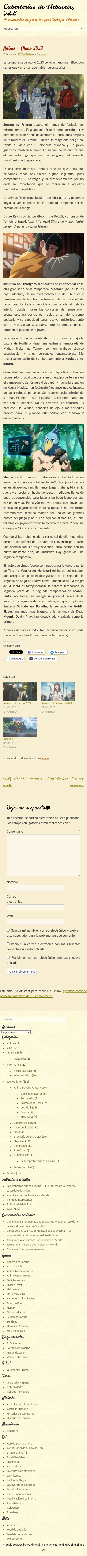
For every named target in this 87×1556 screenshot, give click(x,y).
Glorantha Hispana (18, 1382)
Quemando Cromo (18, 1370)
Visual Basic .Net (24, 1071)
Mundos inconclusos (18, 1489)
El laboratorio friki (17, 1452)
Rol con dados (15, 1387)
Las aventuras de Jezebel (21, 1485)
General (11, 1052)
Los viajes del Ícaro (32, 1103)
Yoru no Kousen (16, 1331)
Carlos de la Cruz (16, 1231)
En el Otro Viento (17, 1457)
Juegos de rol (14, 1081)
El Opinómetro (15, 1343)
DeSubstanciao (15, 1280)
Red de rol (13, 1431)
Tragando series (16, 1352)
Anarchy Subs (15, 1266)
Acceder (12, 1525)
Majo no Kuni (14, 1303)
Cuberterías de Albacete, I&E (39, 10)
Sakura (25, 1112)
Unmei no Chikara (17, 1326)
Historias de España (18, 1418)
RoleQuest (13, 1507)
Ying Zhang (77, 1544)
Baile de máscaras (31, 1094)
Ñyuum (11, 1308)
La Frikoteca (14, 1475)
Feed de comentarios (19, 1534)
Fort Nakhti (27, 1098)
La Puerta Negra (16, 1480)
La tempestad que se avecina (38, 1161)
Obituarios (20, 1058)
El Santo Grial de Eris (19, 1204)
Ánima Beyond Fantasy (27, 1087)
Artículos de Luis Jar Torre (22, 1404)
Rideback (8, 739)
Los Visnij (26, 1107)
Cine (9, 1048)
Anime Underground (19, 1275)
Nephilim (19, 1141)
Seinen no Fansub (17, 1317)
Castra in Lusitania (18, 1409)
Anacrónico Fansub (18, 1262)
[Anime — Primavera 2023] (58, 691)
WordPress (33, 1544)
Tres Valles (27, 1116)
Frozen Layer (14, 1285)
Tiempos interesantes (19, 1200)
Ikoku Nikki (13, 1209)
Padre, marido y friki (19, 1494)
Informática (14, 1064)
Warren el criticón (17, 1357)
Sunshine (12, 1321)
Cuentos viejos (22, 1123)
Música (11, 1173)
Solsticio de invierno (18, 1348)
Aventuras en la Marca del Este (25, 1448)
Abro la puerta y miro (19, 1443)
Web (10, 916)
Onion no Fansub (16, 1312)
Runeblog (12, 1512)
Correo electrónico (14, 899)
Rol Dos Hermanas (18, 1392)
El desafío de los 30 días (27, 1136)
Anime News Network (20, 1271)
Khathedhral (14, 1466)
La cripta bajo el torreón (21, 1471)
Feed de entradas (17, 1529)
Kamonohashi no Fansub (21, 1298)
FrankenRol (13, 1462)
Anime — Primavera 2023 (56, 703)
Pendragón (20, 1146)
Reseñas (19, 1150)
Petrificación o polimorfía (22, 1498)
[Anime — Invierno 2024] (20, 691)
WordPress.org (15, 1538)
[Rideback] (20, 727)
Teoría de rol (21, 1167)
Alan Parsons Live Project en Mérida (28, 1195)
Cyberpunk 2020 (23, 1127)
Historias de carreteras (20, 1413)
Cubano (41, 54)
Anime (45, 758)
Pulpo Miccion (15, 1503)
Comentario (43, 831)
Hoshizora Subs (16, 1294)
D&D (17, 1132)
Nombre (12, 882)
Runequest (20, 1155)
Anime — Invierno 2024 (17, 703)
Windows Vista (22, 1075)
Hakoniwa (13, 1289)
